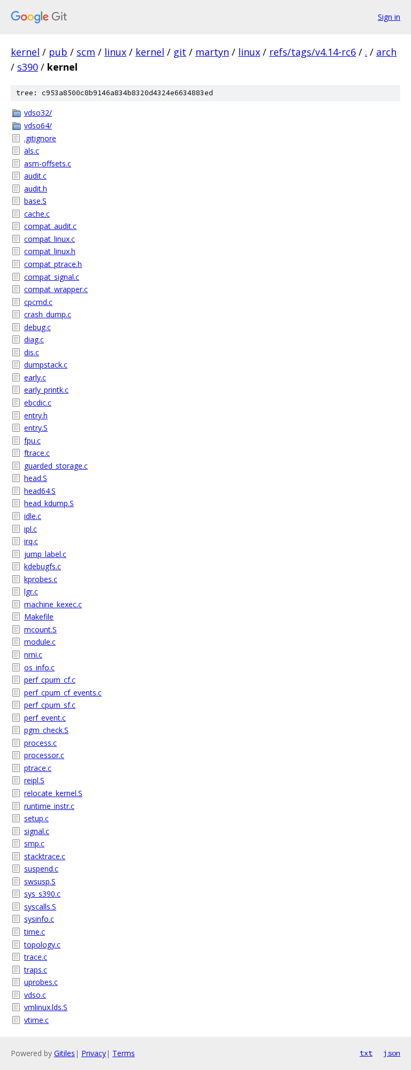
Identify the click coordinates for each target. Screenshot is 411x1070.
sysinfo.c (39, 919)
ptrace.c (37, 768)
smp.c (34, 843)
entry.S (36, 428)
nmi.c (33, 654)
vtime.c (36, 1020)
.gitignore (40, 138)
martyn (212, 51)
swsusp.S (40, 881)
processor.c (44, 755)
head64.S (40, 491)
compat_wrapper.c (56, 289)
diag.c (34, 339)
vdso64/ (38, 125)
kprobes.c (40, 579)
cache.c (37, 214)
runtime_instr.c (49, 806)
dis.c (31, 352)
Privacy (93, 1053)
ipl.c (30, 529)
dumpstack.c (45, 365)
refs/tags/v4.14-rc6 (312, 51)
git (179, 51)
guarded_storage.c (56, 466)
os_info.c (39, 667)
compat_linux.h (49, 251)
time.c (34, 932)
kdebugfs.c (42, 566)
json (391, 1053)
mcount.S (40, 629)
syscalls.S (40, 906)
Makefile (39, 617)
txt (366, 1053)
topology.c (42, 944)
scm (86, 51)
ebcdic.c (37, 403)
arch (386, 51)
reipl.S (34, 780)
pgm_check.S (46, 730)
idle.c (32, 516)
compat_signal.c (51, 277)
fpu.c (32, 440)
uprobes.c (41, 982)
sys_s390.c (42, 894)
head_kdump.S (49, 503)
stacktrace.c (44, 856)
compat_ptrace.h (53, 264)
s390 (27, 66)
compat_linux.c (49, 239)
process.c (40, 743)
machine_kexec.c (53, 604)
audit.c (35, 176)
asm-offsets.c (47, 163)
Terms (123, 1053)
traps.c (35, 970)
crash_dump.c (47, 314)
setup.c (36, 818)
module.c (40, 642)
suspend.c (41, 868)
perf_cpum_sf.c (49, 705)
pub (58, 51)
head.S (35, 478)
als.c (31, 151)
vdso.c (35, 995)
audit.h (35, 189)
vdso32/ (38, 113)
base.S (35, 201)
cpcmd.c (38, 302)
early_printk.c (46, 390)
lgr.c (31, 591)
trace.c (35, 957)
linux (115, 51)
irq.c (31, 541)
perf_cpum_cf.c (49, 680)
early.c (35, 377)
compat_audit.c (50, 226)
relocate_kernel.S (53, 793)
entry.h (36, 415)
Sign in (389, 17)
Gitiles (64, 1053)
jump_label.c (45, 554)
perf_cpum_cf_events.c (63, 692)
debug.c (37, 327)
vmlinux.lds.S (45, 1007)
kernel (25, 51)
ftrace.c (37, 453)
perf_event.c (45, 718)
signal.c (36, 831)
